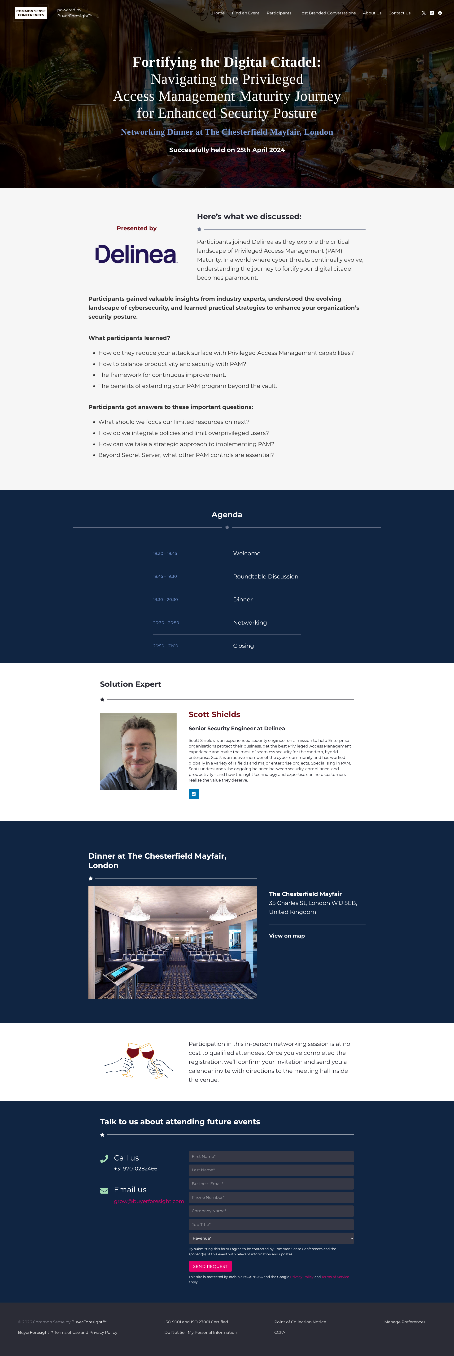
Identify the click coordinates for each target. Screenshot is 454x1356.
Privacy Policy (302, 1277)
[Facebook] (440, 13)
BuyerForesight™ (89, 1322)
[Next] (249, 942)
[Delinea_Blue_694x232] (136, 254)
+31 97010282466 (135, 1168)
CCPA (279, 1332)
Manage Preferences (404, 1322)
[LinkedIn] (432, 13)
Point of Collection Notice (300, 1322)
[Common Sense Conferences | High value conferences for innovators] (31, 13)
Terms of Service (335, 1277)
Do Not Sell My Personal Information (200, 1332)
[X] (424, 13)
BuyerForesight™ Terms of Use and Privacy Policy (67, 1332)
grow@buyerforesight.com (149, 1201)
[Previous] (96, 942)
